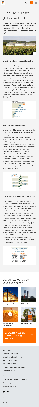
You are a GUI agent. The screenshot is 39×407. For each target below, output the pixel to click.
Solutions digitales (10, 360)
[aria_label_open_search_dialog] (26, 3)
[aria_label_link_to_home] (3, 3)
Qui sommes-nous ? (10, 364)
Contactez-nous (9, 371)
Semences (7, 350)
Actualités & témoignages (12, 357)
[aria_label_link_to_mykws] (31, 2)
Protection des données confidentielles (15, 379)
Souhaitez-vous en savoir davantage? (15, 335)
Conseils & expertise (10, 354)
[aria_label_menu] (36, 3)
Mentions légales (8, 383)
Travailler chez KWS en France (14, 367)
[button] (10, 316)
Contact (5, 376)
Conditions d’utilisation (10, 386)
